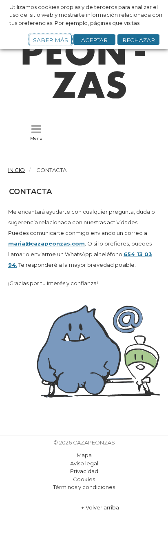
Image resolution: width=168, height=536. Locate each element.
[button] (36, 132)
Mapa (84, 455)
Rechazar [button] (138, 40)
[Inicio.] (84, 96)
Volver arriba (100, 507)
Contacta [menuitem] (51, 170)
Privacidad (84, 471)
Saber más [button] (50, 40)
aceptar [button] (94, 40)
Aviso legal (84, 463)
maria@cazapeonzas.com (46, 243)
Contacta (30, 192)
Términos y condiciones (84, 487)
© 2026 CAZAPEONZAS (84, 442)
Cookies (84, 479)
